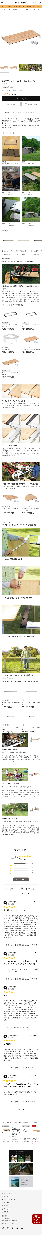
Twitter (7, 1228)
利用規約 (4, 1216)
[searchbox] (12, 888)
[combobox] (30, 894)
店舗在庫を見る (11, 104)
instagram (3, 1228)
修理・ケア (5, 1202)
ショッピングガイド (8, 1193)
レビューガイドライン (8, 1223)
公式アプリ (5, 1196)
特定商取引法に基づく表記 (9, 1220)
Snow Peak (21, 2)
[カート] (40, 2)
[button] (40, 37)
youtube (21, 1228)
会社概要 (5, 1212)
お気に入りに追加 (32, 104)
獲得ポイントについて (19, 90)
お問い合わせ (6, 1209)
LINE (17, 1228)
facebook (12, 1228)
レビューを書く (21, 879)
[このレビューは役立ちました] (32, 945)
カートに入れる (22, 99)
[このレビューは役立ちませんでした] (36, 945)
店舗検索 (5, 1206)
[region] (21, 863)
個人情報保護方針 (7, 1218)
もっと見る (7, 937)
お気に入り (36, 2)
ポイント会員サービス (9, 1199)
